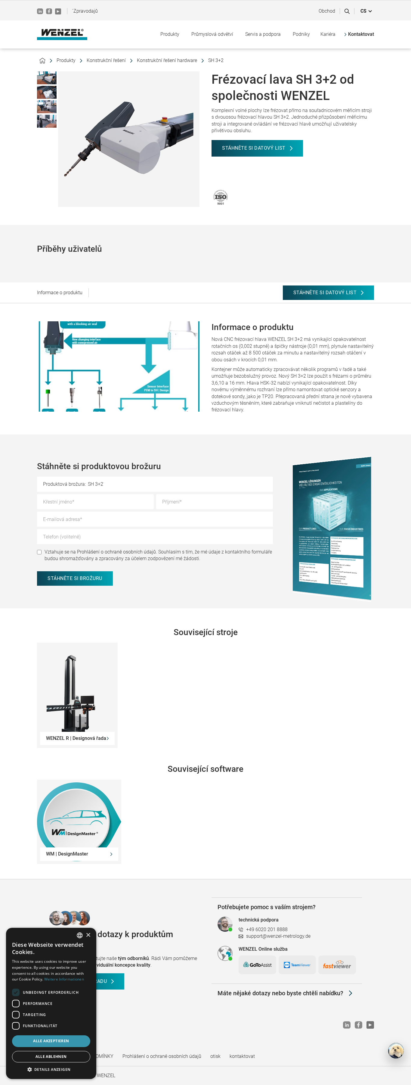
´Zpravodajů (85, 11)
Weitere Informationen (64, 979)
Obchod (327, 11)
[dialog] (51, 1003)
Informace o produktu (59, 292)
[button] (366, 11)
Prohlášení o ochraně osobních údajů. (117, 552)
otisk (215, 1056)
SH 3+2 (216, 60)
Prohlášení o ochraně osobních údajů (161, 1056)
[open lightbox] (47, 77)
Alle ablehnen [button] (51, 1056)
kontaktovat (242, 1056)
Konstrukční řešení (106, 60)
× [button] (88, 935)
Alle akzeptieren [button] (51, 1040)
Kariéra (327, 34)
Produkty (66, 60)
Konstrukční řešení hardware (167, 60)
